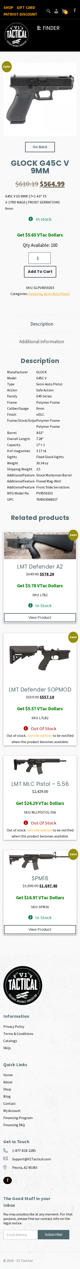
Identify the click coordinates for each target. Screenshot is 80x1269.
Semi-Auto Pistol (57, 293)
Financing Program (18, 1117)
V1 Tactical (24, 1260)
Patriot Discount (20, 14)
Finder (48, 27)
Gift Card (26, 7)
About (8, 1082)
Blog (7, 1096)
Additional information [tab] (41, 342)
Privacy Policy (13, 1026)
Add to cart (40, 271)
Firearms (35, 293)
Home (8, 1075)
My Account (12, 1110)
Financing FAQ (14, 1125)
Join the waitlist (39, 735)
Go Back (40, 147)
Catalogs (10, 1040)
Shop (8, 7)
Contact (9, 1103)
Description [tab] (41, 324)
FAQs (7, 1048)
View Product (40, 617)
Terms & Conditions (18, 1033)
